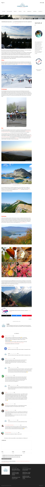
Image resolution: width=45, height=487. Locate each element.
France (15, 11)
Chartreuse (19, 189)
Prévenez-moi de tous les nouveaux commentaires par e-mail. (12, 455)
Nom (2, 451)
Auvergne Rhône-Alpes (16, 321)
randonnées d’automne (23, 222)
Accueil (3, 11)
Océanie (34, 11)
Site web (23, 451)
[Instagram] (39, 485)
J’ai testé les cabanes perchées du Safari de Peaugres (15, 473)
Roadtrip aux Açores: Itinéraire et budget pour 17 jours (26, 477)
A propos (40, 11)
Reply (18, 353)
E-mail (13, 451)
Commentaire (4, 440)
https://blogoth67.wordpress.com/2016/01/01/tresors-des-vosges (14, 342)
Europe (20, 11)
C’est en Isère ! (9, 11)
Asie (24, 11)
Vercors (29, 189)
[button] (16, 76)
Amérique (29, 11)
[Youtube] (2, 2)
